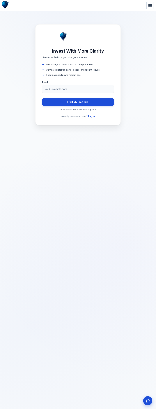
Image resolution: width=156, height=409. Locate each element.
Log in (91, 116)
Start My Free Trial (78, 101)
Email (45, 82)
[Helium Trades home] (15, 0)
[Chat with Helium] (147, 400)
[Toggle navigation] (150, 5)
